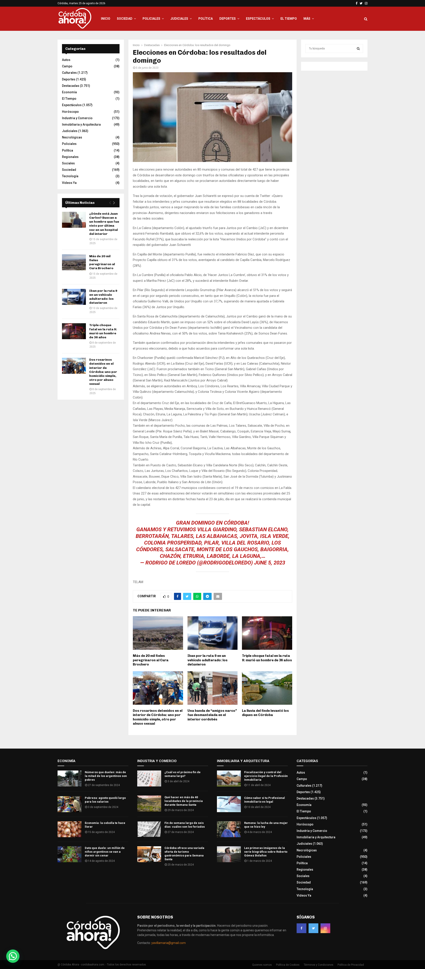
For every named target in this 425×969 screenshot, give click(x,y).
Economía (69, 92)
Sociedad (124, 18)
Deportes (227, 18)
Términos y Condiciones (318, 964)
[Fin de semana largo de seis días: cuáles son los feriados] (149, 829)
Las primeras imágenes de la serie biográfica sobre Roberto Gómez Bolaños (265, 851)
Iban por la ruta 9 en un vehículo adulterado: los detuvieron (207, 660)
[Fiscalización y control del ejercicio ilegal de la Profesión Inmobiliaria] (229, 778)
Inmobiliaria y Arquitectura (81, 124)
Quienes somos (262, 964)
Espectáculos (258, 18)
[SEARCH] (358, 48)
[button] (12, 956)
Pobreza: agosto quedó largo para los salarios (105, 799)
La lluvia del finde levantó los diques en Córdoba (265, 713)
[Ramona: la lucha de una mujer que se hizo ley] (229, 829)
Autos (66, 60)
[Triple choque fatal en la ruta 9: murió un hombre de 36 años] (74, 331)
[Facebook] (301, 928)
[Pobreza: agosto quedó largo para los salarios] (69, 804)
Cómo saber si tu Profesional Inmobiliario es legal (264, 799)
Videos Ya (69, 183)
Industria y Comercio (77, 118)
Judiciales (179, 18)
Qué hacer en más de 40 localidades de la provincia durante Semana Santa (183, 801)
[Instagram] (325, 928)
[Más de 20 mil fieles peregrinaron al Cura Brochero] (74, 262)
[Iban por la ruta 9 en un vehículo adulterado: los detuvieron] (74, 297)
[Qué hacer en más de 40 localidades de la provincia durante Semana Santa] (149, 803)
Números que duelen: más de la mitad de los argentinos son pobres (106, 776)
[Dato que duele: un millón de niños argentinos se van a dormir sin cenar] (69, 854)
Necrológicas (72, 137)
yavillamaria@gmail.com (168, 943)
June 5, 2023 (269, 563)
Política (205, 18)
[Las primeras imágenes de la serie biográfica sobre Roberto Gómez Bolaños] (229, 854)
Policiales (151, 18)
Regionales (70, 157)
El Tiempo (288, 18)
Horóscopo (70, 111)
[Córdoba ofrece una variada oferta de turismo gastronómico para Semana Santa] (149, 854)
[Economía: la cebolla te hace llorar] (69, 829)
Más (306, 18)
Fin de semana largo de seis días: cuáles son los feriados (184, 824)
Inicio (105, 18)
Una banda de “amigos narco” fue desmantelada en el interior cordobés (212, 715)
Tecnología (70, 176)
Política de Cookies (287, 964)
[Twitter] (313, 928)
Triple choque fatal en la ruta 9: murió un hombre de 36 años (267, 658)
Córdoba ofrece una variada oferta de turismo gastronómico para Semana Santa (184, 853)
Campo (67, 66)
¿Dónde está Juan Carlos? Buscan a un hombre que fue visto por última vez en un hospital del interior (104, 224)
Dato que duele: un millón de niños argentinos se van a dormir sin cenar (105, 851)
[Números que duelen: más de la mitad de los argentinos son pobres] (69, 778)
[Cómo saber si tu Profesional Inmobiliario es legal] (229, 804)
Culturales (69, 72)
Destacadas (70, 86)
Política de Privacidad (351, 964)
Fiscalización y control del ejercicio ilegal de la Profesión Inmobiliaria (266, 776)
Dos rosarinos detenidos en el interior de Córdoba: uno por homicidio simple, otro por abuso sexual (157, 717)
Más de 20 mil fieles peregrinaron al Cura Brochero (150, 660)
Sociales (68, 163)
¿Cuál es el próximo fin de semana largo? (182, 774)
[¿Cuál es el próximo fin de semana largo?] (149, 778)
